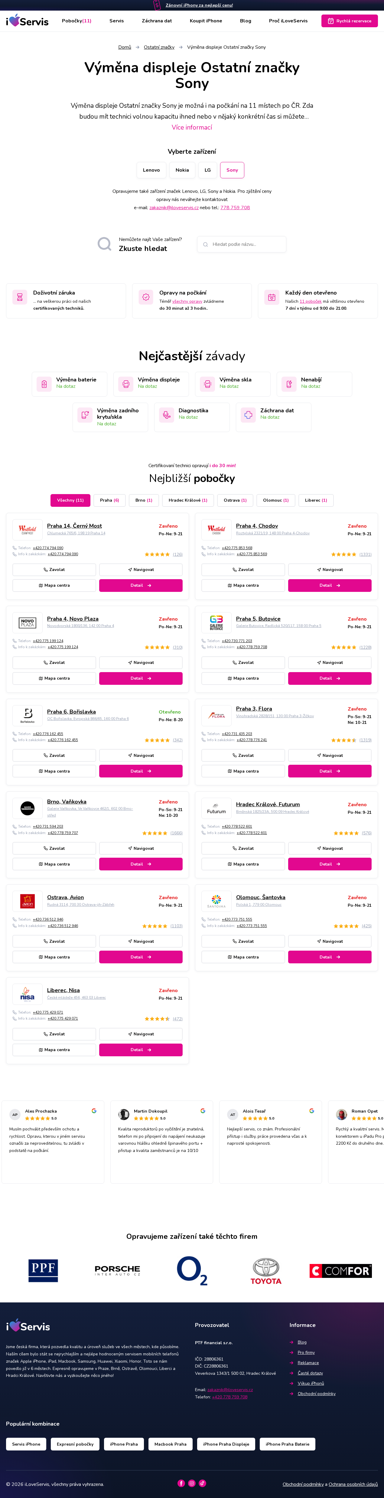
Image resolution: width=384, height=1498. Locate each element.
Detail (137, 585)
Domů (124, 47)
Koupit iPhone (206, 21)
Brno (143, 500)
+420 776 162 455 (48, 733)
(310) (178, 647)
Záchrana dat (157, 21)
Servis (116, 21)
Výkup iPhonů (311, 1383)
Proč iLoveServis (288, 21)
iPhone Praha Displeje (226, 1444)
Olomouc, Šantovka (260, 897)
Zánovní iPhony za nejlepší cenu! (199, 5)
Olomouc (276, 500)
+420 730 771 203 (237, 640)
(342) (178, 740)
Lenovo (151, 170)
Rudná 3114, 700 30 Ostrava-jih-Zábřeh (80, 904)
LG (208, 170)
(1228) (365, 647)
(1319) (365, 740)
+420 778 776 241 (252, 739)
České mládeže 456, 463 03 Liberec (76, 997)
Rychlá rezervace (354, 21)
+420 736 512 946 (48, 919)
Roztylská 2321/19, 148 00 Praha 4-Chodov (273, 533)
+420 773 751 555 (237, 919)
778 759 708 (235, 207)
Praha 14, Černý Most (74, 526)
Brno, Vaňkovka (66, 801)
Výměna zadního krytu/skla (118, 414)
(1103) (176, 926)
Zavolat (57, 569)
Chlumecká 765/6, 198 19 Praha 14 (76, 533)
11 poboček (311, 301)
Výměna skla (236, 379)
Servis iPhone (26, 1444)
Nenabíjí (311, 379)
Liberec (316, 500)
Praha (109, 500)
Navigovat (144, 569)
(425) (367, 926)
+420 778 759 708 (252, 647)
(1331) (365, 554)
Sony (232, 170)
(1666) (176, 833)
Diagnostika (193, 410)
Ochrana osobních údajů (353, 1484)
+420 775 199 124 (48, 640)
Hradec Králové (188, 500)
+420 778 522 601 (237, 826)
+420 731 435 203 (237, 733)
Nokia (182, 170)
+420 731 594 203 (48, 826)
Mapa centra (57, 585)
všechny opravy (187, 301)
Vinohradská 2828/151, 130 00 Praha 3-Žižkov (275, 716)
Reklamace (308, 1363)
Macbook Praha (171, 1444)
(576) (367, 833)
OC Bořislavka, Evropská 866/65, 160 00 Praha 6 (88, 718)
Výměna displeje (159, 379)
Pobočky (77, 21)
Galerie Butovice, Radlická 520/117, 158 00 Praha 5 (278, 625)
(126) (178, 554)
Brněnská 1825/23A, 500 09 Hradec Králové (272, 811)
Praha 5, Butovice (258, 618)
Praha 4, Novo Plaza (73, 618)
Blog (245, 21)
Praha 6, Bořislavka (71, 711)
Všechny (70, 500)
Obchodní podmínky (317, 1394)
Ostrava (235, 500)
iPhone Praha (124, 1444)
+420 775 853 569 (252, 554)
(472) (178, 1019)
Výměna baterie (76, 379)
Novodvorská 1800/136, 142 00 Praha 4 (80, 625)
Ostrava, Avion (65, 897)
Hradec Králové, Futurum (268, 804)
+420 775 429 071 (48, 1012)
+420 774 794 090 (48, 548)
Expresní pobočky (75, 1444)
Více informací (192, 127)
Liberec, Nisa (63, 990)
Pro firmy (306, 1352)
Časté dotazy (310, 1373)
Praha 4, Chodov (257, 526)
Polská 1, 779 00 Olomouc (258, 904)
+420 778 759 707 (63, 832)
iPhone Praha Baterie (287, 1444)
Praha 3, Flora (254, 708)
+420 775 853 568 (237, 548)
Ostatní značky (159, 47)
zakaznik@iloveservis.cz (174, 207)
